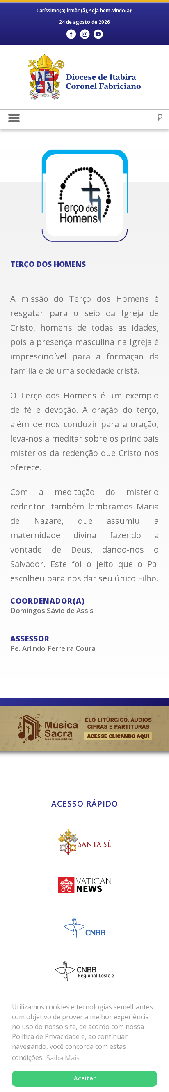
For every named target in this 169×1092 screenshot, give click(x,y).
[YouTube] (98, 34)
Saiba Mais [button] (63, 1057)
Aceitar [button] (85, 1078)
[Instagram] (85, 34)
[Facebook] (71, 34)
